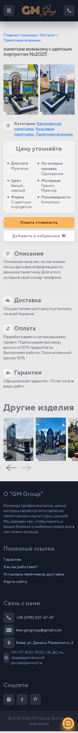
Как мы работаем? (20, 566)
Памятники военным (22, 40)
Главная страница (20, 35)
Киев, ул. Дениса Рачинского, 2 (44, 642)
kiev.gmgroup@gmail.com (39, 630)
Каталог (48, 35)
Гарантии (12, 559)
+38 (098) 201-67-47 (35, 617)
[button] (39, 235)
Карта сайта (15, 581)
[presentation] (11, 467)
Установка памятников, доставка (33, 574)
